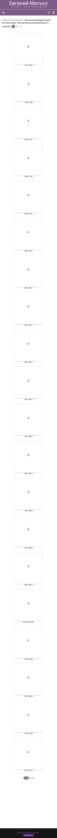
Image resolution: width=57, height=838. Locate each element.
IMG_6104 (28, 251)
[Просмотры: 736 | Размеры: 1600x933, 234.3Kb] (28, 566)
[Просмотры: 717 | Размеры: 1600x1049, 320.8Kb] (28, 158)
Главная (5, 20)
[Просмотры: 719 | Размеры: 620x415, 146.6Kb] (28, 752)
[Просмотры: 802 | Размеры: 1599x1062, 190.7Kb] (28, 306)
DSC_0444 (28, 696)
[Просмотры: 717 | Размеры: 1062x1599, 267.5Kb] (28, 269)
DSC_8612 (28, 362)
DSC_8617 (28, 288)
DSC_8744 (28, 65)
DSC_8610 (28, 436)
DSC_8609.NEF (28, 622)
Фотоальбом (16, 20)
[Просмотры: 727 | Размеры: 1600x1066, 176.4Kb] (28, 529)
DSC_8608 (28, 659)
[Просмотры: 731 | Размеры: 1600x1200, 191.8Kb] (28, 195)
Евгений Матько (28, 3)
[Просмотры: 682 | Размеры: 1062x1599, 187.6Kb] (28, 343)
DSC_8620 (28, 511)
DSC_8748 (28, 102)
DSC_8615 (28, 585)
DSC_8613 (28, 474)
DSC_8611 (28, 325)
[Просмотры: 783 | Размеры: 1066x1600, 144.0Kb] (28, 83)
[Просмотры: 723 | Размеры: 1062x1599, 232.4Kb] (28, 640)
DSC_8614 (28, 399)
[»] (20, 26)
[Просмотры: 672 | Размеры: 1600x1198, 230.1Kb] (28, 121)
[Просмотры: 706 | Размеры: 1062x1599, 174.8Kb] (28, 418)
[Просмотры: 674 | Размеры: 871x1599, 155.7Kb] (28, 603)
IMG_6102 (28, 177)
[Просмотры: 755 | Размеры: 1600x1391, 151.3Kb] (28, 714)
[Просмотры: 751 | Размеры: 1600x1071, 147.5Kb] (28, 677)
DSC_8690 (28, 548)
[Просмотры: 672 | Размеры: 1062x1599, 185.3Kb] (28, 455)
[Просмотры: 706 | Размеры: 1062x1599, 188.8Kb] (28, 380)
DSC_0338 (28, 733)
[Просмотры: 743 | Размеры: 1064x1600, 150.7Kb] (28, 46)
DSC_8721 (28, 214)
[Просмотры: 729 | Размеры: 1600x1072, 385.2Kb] (28, 232)
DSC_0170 (28, 771)
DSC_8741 (28, 139)
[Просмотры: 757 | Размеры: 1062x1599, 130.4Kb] (28, 492)
